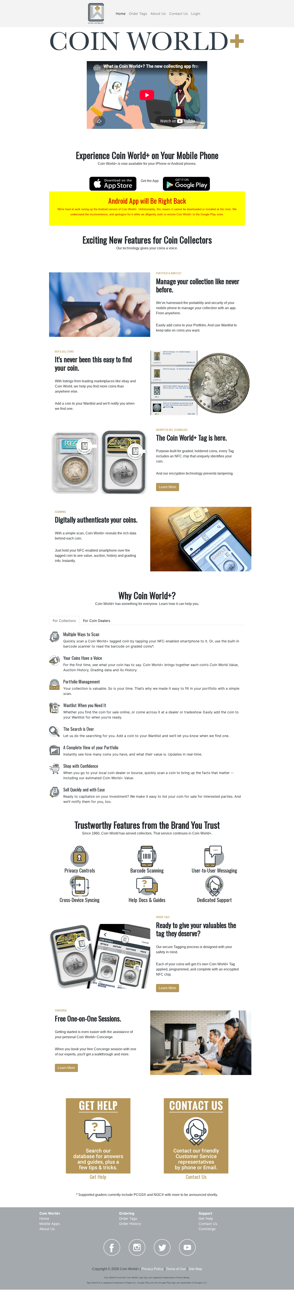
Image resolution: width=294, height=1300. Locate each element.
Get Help (206, 1218)
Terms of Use (176, 1269)
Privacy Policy (152, 1269)
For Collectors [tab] (64, 620)
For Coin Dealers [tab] (96, 620)
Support (205, 1213)
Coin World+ (49, 1213)
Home (120, 13)
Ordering (126, 1213)
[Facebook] (111, 1247)
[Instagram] (137, 1247)
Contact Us (178, 13)
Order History (130, 1223)
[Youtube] (187, 1247)
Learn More (167, 487)
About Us (158, 13)
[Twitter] (162, 1247)
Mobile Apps (49, 1223)
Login (195, 13)
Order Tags (138, 13)
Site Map (195, 1269)
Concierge (207, 1229)
